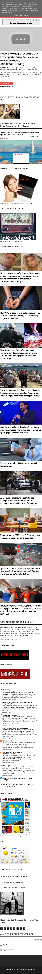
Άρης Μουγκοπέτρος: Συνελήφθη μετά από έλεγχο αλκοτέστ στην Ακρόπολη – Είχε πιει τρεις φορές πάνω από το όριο (20, 430)
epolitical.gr (6, 765)
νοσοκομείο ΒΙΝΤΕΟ (12, 69)
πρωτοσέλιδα (12, 836)
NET (4, 68)
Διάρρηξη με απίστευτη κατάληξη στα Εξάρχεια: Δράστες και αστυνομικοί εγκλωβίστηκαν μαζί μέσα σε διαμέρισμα (19, 500)
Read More (7, 83)
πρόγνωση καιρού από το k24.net (15, 865)
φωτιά (36, 69)
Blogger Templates (30, 969)
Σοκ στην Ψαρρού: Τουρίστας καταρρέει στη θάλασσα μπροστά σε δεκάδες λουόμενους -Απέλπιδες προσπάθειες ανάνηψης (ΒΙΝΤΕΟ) (20, 393)
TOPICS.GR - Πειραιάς (9, 715)
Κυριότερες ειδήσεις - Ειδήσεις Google (15, 728)
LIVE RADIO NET (7, 741)
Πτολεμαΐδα (22, 69)
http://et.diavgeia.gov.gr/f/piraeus (12, 882)
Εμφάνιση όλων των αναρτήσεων (21, 23)
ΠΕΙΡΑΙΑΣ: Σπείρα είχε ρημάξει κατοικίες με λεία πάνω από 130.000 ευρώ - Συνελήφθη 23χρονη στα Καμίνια (20, 316)
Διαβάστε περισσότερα (7, 86)
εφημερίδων (19, 836)
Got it (26, 15)
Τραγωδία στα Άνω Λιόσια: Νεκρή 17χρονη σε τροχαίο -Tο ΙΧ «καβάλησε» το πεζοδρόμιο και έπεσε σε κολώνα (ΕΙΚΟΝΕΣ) (20, 571)
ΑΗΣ (34, 68)
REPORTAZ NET (7, 689)
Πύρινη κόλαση (30, 69)
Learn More (18, 15)
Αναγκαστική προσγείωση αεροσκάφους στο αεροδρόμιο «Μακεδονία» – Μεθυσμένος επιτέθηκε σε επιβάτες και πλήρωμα (18, 692)
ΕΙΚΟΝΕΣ (3, 69)
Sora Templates (18, 969)
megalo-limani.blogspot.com (12, 752)
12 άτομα (29, 68)
